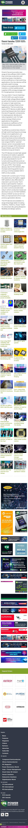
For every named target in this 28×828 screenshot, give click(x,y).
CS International (7, 784)
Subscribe (5, 751)
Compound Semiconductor (11, 759)
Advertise (5, 748)
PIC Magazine (6, 764)
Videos (4, 743)
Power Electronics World (10, 767)
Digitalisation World (9, 779)
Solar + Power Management (11, 769)
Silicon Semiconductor (10, 762)
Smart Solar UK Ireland (10, 772)
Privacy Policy (22, 822)
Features (5, 738)
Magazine (5, 741)
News (4, 736)
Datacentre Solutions (9, 777)
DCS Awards (6, 795)
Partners (5, 746)
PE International (7, 789)
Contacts (5, 753)
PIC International (7, 787)
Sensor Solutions (8, 774)
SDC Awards (6, 797)
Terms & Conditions (13, 822)
